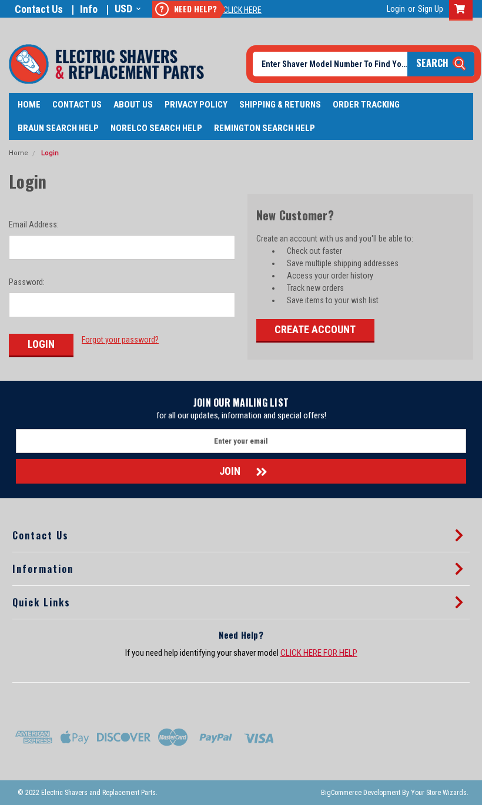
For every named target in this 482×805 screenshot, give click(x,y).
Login (396, 9)
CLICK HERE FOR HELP (318, 653)
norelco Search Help (156, 128)
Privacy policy (196, 104)
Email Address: (34, 224)
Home (29, 104)
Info (89, 9)
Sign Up (430, 9)
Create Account (315, 329)
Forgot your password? (120, 339)
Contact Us (39, 9)
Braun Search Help (58, 128)
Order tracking (366, 104)
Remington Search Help (264, 128)
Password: (27, 282)
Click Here (242, 10)
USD (123, 8)
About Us (133, 104)
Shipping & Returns (280, 104)
